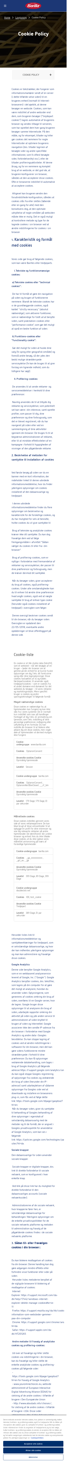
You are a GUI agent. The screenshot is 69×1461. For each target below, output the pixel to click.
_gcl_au (20, 860)
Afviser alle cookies (33, 1450)
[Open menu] (5, 5)
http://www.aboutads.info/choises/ (33, 1403)
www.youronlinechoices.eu (27, 1384)
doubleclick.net (23, 890)
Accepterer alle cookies (33, 1444)
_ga (27, 860)
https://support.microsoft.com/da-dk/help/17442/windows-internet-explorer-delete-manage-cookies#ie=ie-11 (35, 1301)
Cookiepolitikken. (37, 1438)
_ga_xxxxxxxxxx (34, 858)
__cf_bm (44, 785)
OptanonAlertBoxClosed (27, 785)
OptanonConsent (34, 751)
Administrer (33, 1457)
